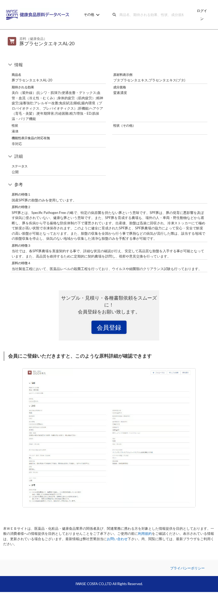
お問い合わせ (117, 539)
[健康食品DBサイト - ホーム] (38, 14)
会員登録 (109, 327)
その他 (89, 14)
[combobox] (152, 15)
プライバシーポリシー (187, 568)
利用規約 (145, 533)
